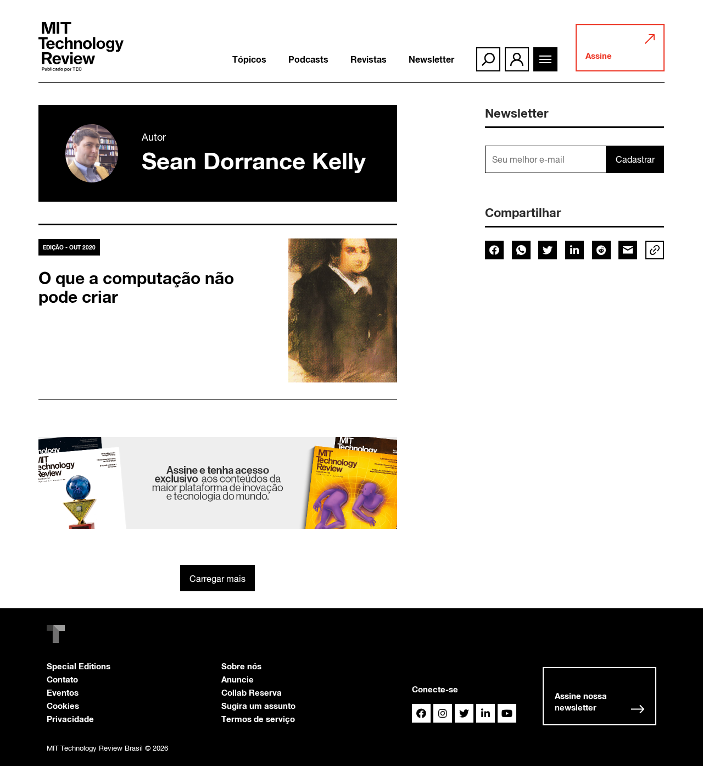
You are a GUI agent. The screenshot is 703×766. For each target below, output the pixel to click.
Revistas (368, 59)
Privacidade (70, 719)
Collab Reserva (251, 692)
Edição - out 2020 (69, 247)
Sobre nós (241, 666)
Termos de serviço (258, 719)
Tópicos (249, 59)
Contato (62, 679)
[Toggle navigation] (545, 59)
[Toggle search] (488, 59)
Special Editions (78, 666)
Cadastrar (635, 159)
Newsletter (431, 59)
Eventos (63, 692)
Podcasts (308, 59)
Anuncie (237, 679)
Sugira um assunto (258, 706)
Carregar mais (217, 579)
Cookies (63, 706)
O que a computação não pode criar (136, 287)
